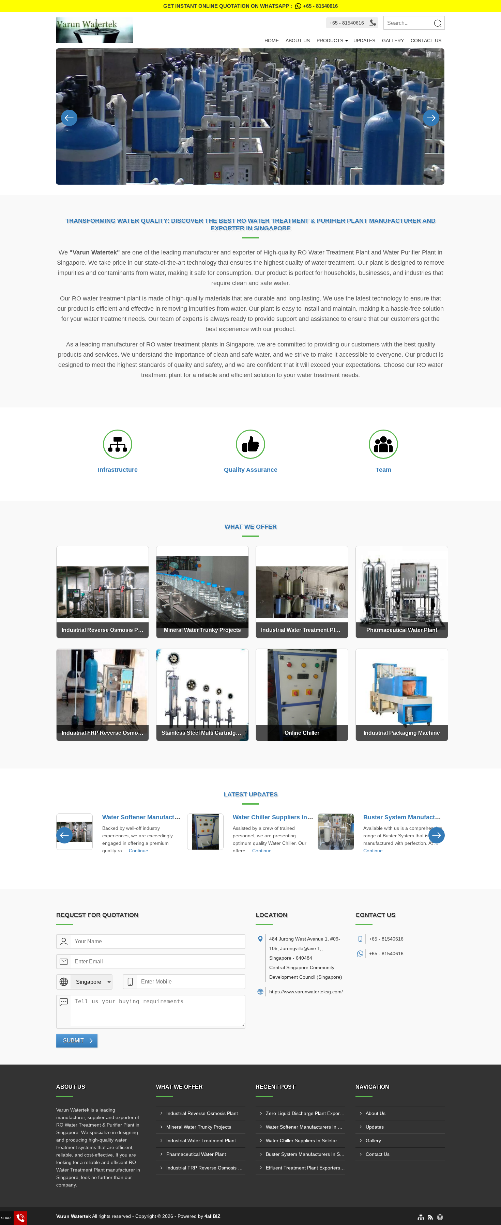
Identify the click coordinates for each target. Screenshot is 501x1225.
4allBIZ (212, 1216)
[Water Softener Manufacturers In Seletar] (74, 832)
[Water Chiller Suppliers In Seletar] (205, 832)
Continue (138, 850)
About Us (298, 40)
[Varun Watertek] (158, 30)
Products (330, 40)
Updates (364, 40)
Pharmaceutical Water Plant (196, 1154)
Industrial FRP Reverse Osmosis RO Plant (206, 1167)
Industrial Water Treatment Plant (201, 1140)
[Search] (437, 23)
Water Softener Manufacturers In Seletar (160, 817)
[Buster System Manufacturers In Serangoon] (336, 832)
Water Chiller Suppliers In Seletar (281, 817)
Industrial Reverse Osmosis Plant (202, 1113)
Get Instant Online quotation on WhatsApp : (250, 6)
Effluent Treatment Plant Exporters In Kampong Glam (305, 1167)
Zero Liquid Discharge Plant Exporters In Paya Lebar (305, 1113)
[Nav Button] (69, 116)
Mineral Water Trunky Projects (198, 1127)
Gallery (393, 40)
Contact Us (426, 40)
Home (271, 40)
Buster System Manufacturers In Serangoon (427, 817)
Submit (73, 1040)
